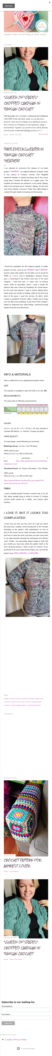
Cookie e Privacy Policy (16, 1039)
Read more (43, 134)
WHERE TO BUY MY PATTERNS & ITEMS (21, 35)
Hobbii (14, 276)
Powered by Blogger (28, 1048)
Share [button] (6, 134)
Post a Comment (16, 134)
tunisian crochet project (33, 702)
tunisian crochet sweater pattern (15, 705)
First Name (6, 1014)
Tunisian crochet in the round (14, 702)
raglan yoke (39, 698)
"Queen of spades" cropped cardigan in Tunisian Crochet (22, 103)
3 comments (14, 871)
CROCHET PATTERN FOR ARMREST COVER (22, 863)
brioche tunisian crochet (17, 698)
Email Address (7, 1006)
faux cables (30, 698)
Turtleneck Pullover (34, 705)
